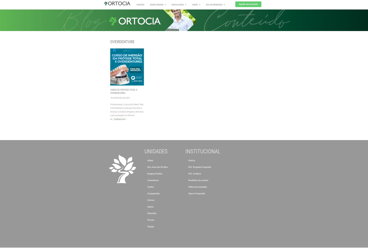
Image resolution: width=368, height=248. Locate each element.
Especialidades (178, 5)
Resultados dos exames (198, 180)
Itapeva (150, 206)
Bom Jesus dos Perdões (157, 167)
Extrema (150, 200)
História (191, 160)
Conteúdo (140, 5)
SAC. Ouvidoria (194, 173)
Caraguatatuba (153, 193)
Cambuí (150, 187)
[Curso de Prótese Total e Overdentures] (127, 66)
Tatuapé (150, 226)
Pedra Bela (151, 213)
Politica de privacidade (197, 187)
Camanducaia (153, 180)
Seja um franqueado (196, 193)
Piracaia (150, 220)
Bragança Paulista (154, 173)
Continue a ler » (120, 119)
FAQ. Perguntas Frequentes (199, 167)
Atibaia (150, 160)
